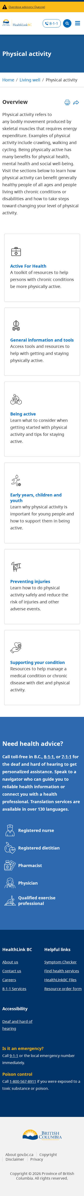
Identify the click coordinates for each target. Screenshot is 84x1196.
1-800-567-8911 (23, 1081)
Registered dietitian (39, 848)
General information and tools (42, 340)
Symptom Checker (60, 962)
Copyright (48, 1154)
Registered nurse (36, 830)
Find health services (61, 971)
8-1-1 (53, 23)
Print (67, 102)
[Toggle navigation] (77, 23)
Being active (23, 414)
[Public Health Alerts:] (5, 7)
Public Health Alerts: (5, 7)
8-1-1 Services (14, 988)
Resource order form (63, 988)
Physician (28, 883)
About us (10, 962)
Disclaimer (15, 1159)
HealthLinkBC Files (60, 979)
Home (8, 80)
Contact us (11, 971)
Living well (30, 80)
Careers (9, 979)
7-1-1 (66, 756)
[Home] (17, 22)
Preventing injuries (30, 581)
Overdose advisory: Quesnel (27, 7)
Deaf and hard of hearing (17, 1025)
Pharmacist (30, 865)
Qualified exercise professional (37, 900)
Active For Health (28, 266)
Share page (76, 102)
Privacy (36, 1159)
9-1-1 (14, 1055)
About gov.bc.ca (19, 1154)
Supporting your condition (37, 662)
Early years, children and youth (36, 497)
